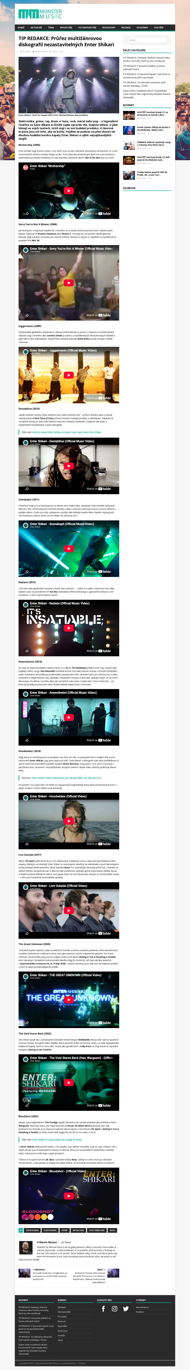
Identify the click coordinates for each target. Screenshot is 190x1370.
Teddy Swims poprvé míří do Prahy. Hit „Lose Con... (152, 173)
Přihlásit (82, 1363)
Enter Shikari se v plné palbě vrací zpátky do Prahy (57, 1139)
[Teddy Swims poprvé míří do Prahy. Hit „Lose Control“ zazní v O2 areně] (129, 178)
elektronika (50, 1230)
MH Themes (54, 1363)
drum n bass (32, 1230)
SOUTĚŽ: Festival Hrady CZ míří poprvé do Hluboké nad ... (153, 158)
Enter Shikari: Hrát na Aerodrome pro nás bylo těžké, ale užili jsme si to (66, 777)
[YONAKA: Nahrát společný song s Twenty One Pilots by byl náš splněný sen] (129, 148)
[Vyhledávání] (147, 40)
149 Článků (65, 1242)
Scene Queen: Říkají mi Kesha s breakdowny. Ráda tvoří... (153, 128)
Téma (51, 27)
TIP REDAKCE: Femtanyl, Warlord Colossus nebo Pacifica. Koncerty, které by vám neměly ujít (34, 1310)
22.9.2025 (26, 51)
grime (65, 1230)
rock (112, 1230)
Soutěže (158, 27)
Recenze (126, 27)
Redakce (140, 1312)
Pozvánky (142, 27)
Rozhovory (108, 27)
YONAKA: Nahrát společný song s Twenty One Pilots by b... (154, 143)
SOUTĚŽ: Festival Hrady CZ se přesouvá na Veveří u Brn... (152, 113)
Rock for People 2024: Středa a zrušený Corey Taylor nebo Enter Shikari (66, 432)
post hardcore (96, 1230)
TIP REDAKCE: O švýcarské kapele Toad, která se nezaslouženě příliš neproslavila (36, 1329)
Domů (21, 27)
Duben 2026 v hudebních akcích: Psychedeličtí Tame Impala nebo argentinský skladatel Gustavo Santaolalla (147, 94)
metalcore (78, 1230)
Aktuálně (36, 27)
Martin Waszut (41, 51)
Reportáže (66, 27)
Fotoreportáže (87, 27)
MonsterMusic (142, 1307)
